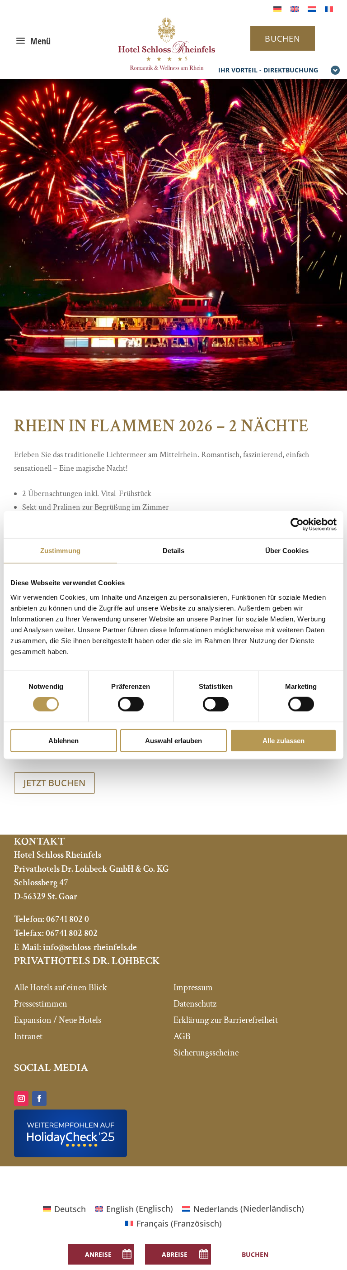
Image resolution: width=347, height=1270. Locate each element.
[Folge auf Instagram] (21, 1098)
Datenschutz (195, 1004)
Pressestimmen (40, 1004)
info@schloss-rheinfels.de (90, 947)
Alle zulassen (284, 740)
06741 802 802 (72, 933)
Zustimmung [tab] (60, 550)
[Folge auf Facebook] (39, 1098)
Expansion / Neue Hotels (57, 1020)
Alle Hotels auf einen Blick (60, 987)
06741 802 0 (67, 919)
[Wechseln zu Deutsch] (277, 8)
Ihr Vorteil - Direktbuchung (268, 70)
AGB (182, 1036)
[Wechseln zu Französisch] (329, 8)
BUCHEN (282, 38)
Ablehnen (63, 740)
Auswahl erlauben (173, 740)
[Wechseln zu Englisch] (294, 8)
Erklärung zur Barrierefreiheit (226, 1020)
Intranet (28, 1036)
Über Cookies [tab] (287, 550)
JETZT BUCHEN (54, 783)
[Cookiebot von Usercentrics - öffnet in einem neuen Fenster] (297, 524)
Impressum (193, 987)
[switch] (131, 704)
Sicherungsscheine (206, 1053)
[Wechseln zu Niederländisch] (311, 8)
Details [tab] (174, 550)
